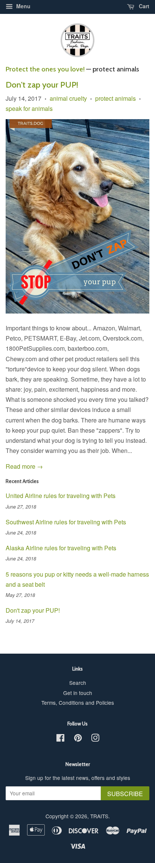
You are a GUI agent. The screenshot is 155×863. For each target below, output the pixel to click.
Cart (143, 6)
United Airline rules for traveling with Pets (60, 495)
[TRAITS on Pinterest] (78, 739)
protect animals (115, 98)
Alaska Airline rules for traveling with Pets (61, 548)
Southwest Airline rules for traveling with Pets (66, 522)
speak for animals (29, 108)
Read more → (24, 466)
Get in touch (77, 692)
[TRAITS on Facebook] (60, 739)
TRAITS (99, 816)
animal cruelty (68, 98)
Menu (22, 6)
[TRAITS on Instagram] (95, 739)
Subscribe (125, 793)
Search (77, 682)
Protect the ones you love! (45, 69)
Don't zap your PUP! (42, 85)
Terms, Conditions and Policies (77, 702)
